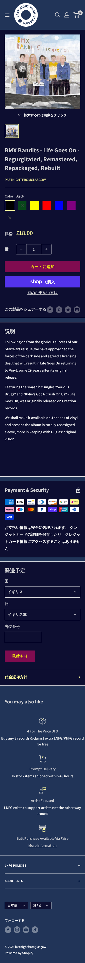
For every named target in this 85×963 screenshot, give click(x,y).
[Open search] (57, 14)
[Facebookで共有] (50, 309)
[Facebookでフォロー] (8, 929)
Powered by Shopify (19, 953)
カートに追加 (42, 266)
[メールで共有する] (77, 309)
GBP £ (37, 905)
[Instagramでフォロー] (17, 929)
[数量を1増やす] (46, 249)
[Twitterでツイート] (68, 309)
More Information (42, 845)
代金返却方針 (16, 677)
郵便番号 (12, 626)
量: (7, 249)
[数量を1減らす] (21, 249)
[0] (76, 15)
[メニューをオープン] (7, 15)
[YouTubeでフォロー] (26, 929)
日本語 (12, 905)
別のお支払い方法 (42, 292)
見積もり (20, 656)
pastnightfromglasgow (25, 179)
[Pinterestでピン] (59, 309)
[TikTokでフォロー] (35, 929)
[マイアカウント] (66, 14)
